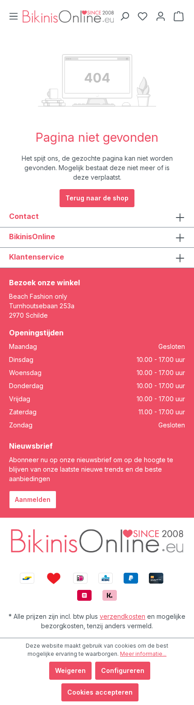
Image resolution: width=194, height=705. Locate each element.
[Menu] (14, 16)
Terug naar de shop (97, 198)
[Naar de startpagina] (68, 16)
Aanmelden (33, 499)
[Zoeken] (124, 16)
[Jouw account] (161, 16)
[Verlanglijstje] (143, 16)
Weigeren (70, 670)
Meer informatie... (143, 653)
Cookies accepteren (100, 692)
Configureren (122, 670)
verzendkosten (122, 616)
